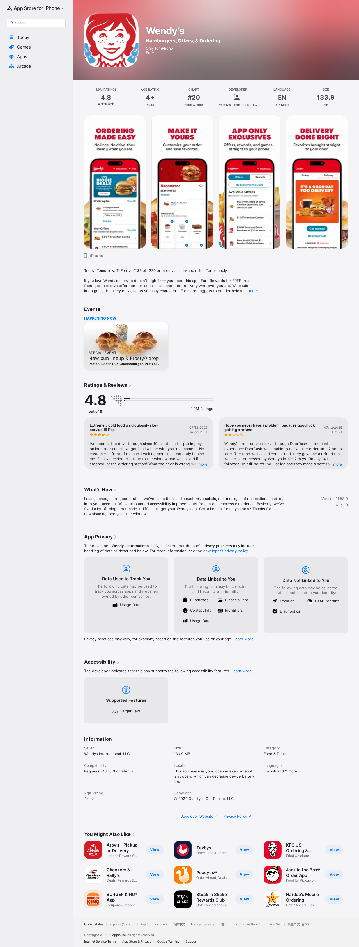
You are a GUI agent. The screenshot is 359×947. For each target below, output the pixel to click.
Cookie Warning (168, 941)
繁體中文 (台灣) (298, 924)
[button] (36, 37)
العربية (144, 924)
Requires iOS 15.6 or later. (107, 771)
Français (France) (203, 924)
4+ (86, 798)
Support (191, 941)
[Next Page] (353, 182)
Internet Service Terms (100, 941)
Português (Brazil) (248, 924)
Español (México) (122, 924)
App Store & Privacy (136, 941)
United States (93, 924)
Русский (160, 924)
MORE (203, 464)
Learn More (243, 639)
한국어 (225, 924)
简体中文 (179, 924)
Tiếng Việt (274, 924)
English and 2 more (280, 771)
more (253, 290)
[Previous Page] (78, 182)
